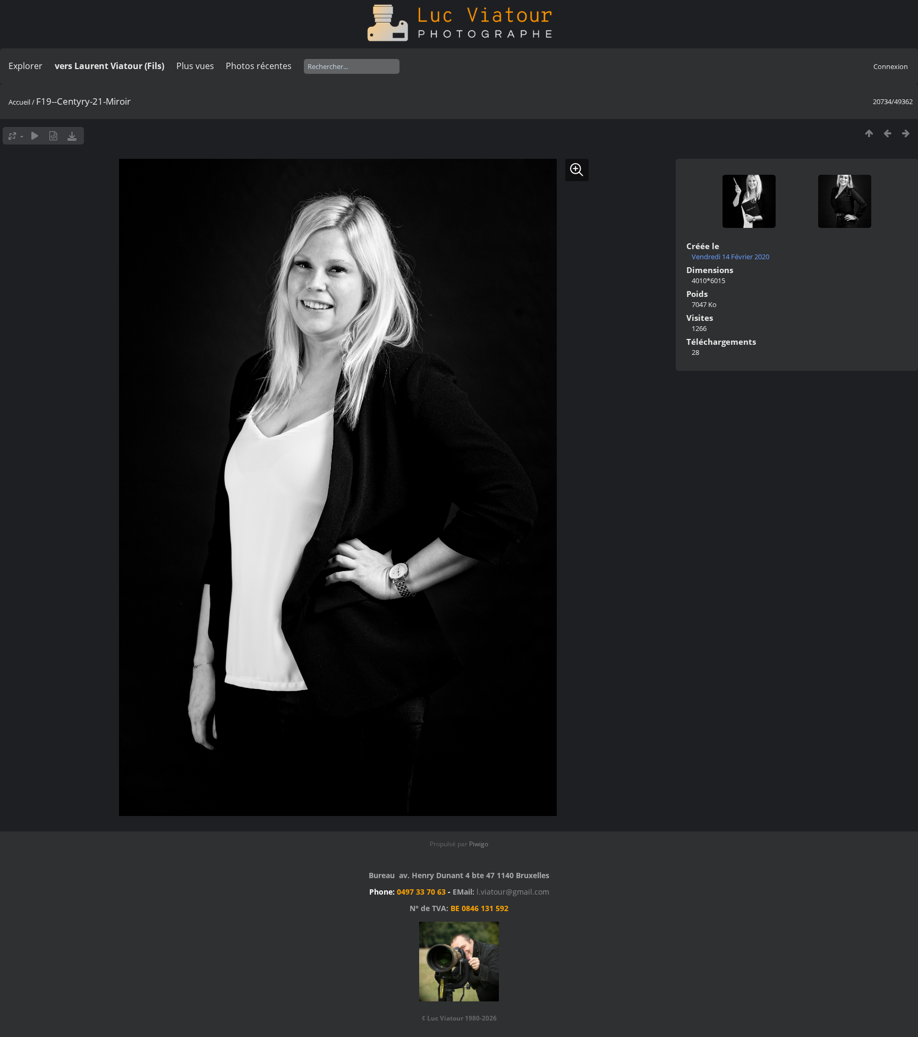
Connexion (890, 66)
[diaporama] (35, 136)
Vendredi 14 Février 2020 (730, 256)
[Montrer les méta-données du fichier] (53, 136)
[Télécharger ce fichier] (72, 136)
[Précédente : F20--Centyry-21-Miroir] (887, 133)
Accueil (19, 102)
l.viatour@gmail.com (513, 892)
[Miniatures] (869, 133)
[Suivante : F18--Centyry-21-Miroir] (906, 133)
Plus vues (195, 66)
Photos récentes (259, 66)
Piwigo (478, 843)
